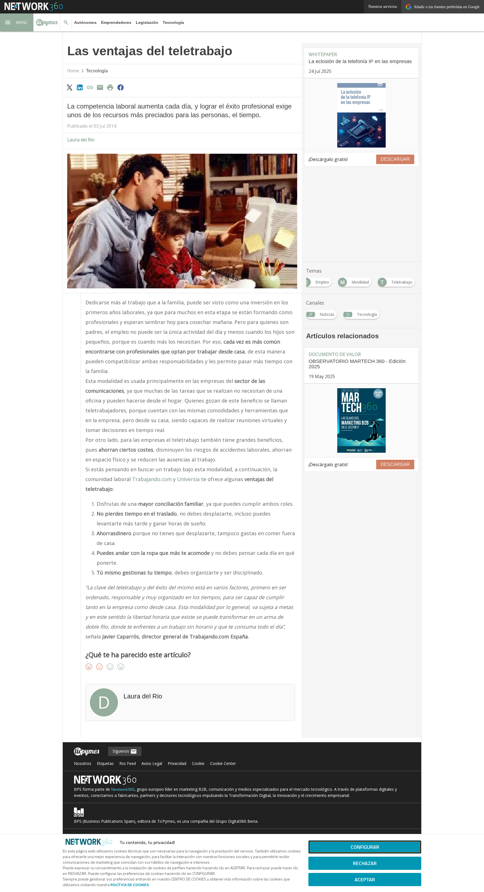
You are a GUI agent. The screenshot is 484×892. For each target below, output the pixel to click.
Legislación (147, 22)
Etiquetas (105, 763)
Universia (188, 479)
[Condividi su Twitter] (69, 87)
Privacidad (177, 763)
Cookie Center (223, 763)
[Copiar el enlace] (89, 87)
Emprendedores (116, 22)
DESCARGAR (395, 159)
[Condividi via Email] (100, 87)
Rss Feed (127, 763)
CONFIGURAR (365, 847)
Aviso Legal (151, 763)
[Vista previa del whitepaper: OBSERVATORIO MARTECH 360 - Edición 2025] (361, 420)
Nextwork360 (122, 789)
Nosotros (82, 763)
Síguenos (121, 751)
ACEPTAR (365, 879)
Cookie (198, 763)
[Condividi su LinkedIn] (79, 87)
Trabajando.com (152, 479)
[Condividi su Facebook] (120, 87)
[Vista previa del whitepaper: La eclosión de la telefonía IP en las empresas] (361, 115)
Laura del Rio (81, 140)
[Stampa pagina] (110, 87)
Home (73, 70)
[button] (17, 22)
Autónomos (85, 22)
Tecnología (173, 22)
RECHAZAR (365, 863)
